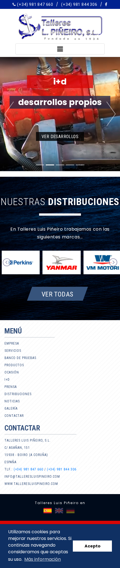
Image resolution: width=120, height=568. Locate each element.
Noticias (12, 401)
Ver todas (57, 294)
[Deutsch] (70, 510)
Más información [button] (42, 559)
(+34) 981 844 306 (79, 4)
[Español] (48, 510)
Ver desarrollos (60, 136)
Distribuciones (18, 394)
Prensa (10, 387)
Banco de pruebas (20, 358)
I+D (7, 380)
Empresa (11, 343)
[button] (9, 114)
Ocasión (11, 372)
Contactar (14, 416)
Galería (11, 408)
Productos (14, 365)
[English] (59, 510)
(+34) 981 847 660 (35, 4)
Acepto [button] (92, 546)
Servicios (12, 351)
